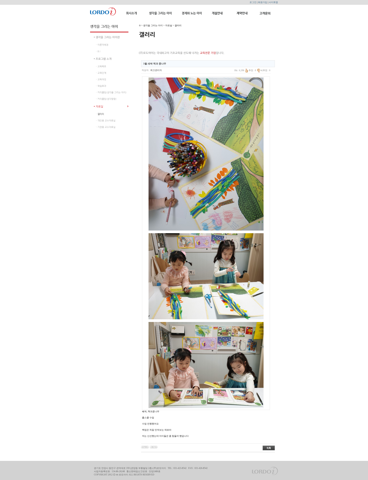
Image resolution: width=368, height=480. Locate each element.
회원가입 (262, 2)
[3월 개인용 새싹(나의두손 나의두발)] (154, 447)
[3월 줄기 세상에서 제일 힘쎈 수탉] (145, 447)
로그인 (253, 2)
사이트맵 (273, 2)
